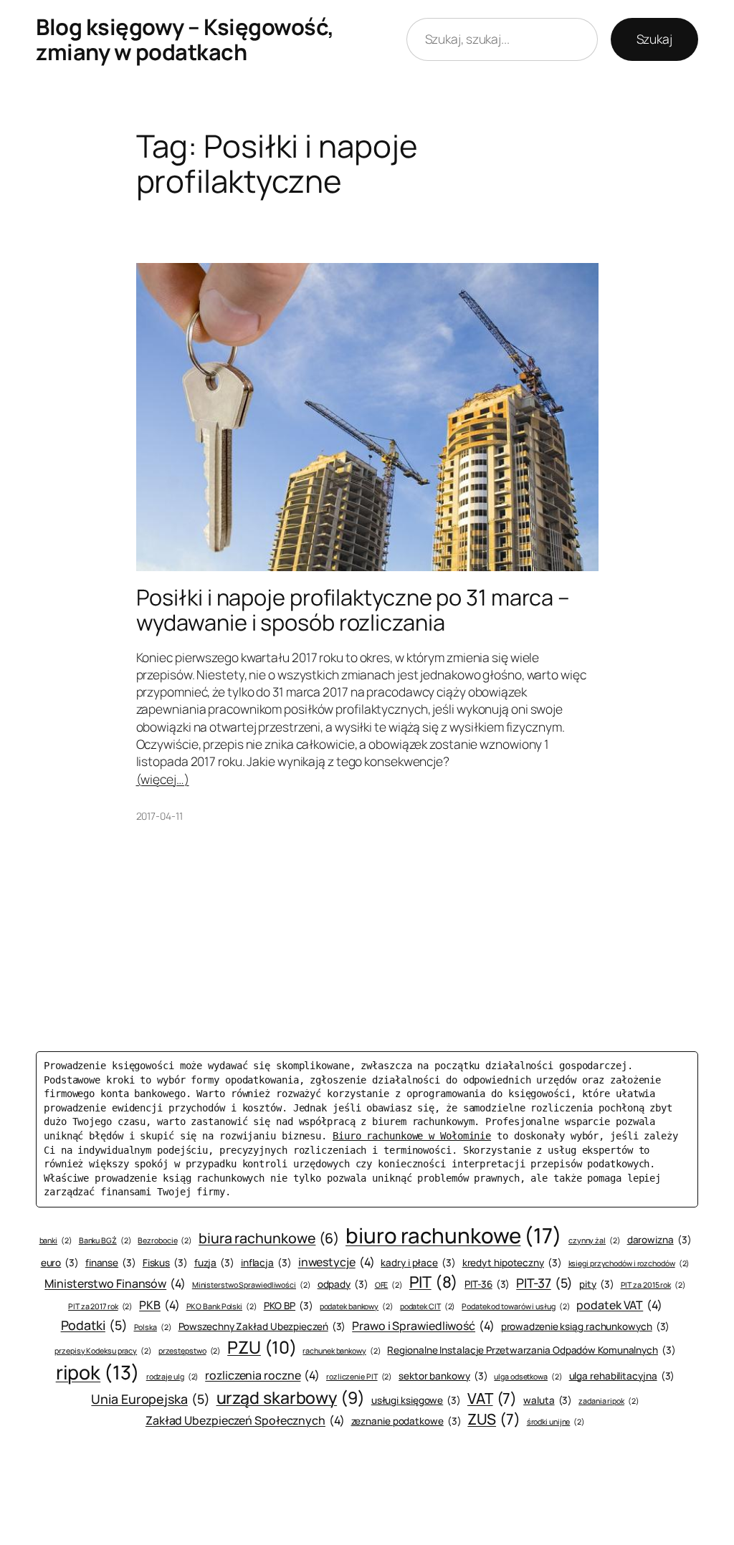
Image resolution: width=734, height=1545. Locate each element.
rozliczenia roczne (262, 1375)
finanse (110, 1262)
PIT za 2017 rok (100, 1306)
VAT (492, 1398)
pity (596, 1284)
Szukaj (654, 38)
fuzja (214, 1262)
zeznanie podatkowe (406, 1421)
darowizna (659, 1239)
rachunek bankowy (341, 1351)
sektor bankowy (443, 1375)
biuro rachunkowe (453, 1235)
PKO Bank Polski (221, 1306)
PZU (261, 1347)
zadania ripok (608, 1401)
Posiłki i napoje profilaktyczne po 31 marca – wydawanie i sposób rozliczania (353, 609)
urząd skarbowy (290, 1397)
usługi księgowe (416, 1400)
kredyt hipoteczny (512, 1262)
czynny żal (594, 1240)
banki (55, 1240)
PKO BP (288, 1305)
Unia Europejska (150, 1398)
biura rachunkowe (269, 1238)
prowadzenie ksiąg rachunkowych (585, 1326)
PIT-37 (544, 1282)
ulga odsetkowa (528, 1377)
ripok (98, 1372)
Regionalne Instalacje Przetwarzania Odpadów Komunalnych (531, 1350)
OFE (389, 1285)
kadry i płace (418, 1262)
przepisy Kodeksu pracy (103, 1351)
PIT (433, 1282)
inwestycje (336, 1262)
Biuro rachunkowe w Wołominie (412, 1136)
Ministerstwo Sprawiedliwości (251, 1285)
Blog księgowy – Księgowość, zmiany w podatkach (185, 39)
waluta (547, 1400)
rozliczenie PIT (359, 1377)
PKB (159, 1305)
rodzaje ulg (172, 1377)
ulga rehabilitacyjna (622, 1375)
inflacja (266, 1262)
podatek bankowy (357, 1306)
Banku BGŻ (105, 1240)
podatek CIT (428, 1306)
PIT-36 (487, 1284)
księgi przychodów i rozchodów (629, 1263)
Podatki (94, 1325)
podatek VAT (619, 1305)
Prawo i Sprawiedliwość (423, 1326)
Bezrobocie (165, 1240)
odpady (343, 1284)
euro (60, 1262)
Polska (153, 1327)
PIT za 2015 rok (653, 1285)
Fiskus (165, 1262)
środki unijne (556, 1422)
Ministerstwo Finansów (115, 1283)
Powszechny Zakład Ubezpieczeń (262, 1326)
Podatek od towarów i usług (516, 1306)
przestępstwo (189, 1351)
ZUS (493, 1419)
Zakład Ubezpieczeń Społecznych (245, 1420)
